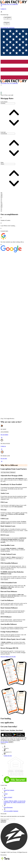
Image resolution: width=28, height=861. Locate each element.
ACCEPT (11, 742)
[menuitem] (8, 18)
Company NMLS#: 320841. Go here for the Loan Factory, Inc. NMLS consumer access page (14, 802)
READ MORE (4, 742)
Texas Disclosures (8, 807)
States (2, 162)
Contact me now (8, 755)
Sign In (2, 27)
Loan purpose (4, 101)
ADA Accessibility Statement (11, 811)
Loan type (3, 132)
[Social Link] (14, 849)
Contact (6, 793)
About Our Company (9, 790)
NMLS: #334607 (8, 797)
